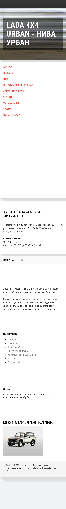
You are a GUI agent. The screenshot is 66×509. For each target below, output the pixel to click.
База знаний (14, 362)
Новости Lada (11, 114)
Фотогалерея (11, 102)
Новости (8, 72)
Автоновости (15, 358)
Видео (7, 108)
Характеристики (13, 90)
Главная (8, 66)
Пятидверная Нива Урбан (18, 84)
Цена (6, 78)
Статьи (7, 96)
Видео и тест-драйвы (18, 351)
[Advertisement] (33, 154)
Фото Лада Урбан (16, 347)
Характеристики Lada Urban (22, 354)
